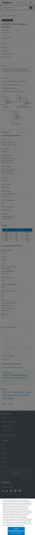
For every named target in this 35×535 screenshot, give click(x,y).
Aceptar (16, 529)
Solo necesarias (16, 533)
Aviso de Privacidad (22, 524)
